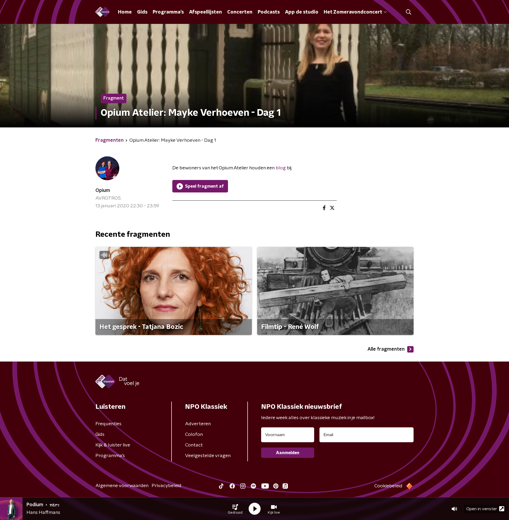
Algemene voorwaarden (121, 485)
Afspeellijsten (205, 12)
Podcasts (269, 12)
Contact (194, 445)
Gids (142, 12)
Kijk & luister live (112, 445)
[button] (235, 508)
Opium (102, 190)
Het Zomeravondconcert (353, 12)
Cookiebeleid (388, 486)
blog (281, 168)
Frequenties (108, 424)
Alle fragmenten (386, 349)
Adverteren (198, 424)
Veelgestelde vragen (208, 455)
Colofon (194, 434)
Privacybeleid (166, 485)
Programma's (168, 12)
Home (125, 12)
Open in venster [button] (481, 509)
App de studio (301, 12)
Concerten (239, 12)
